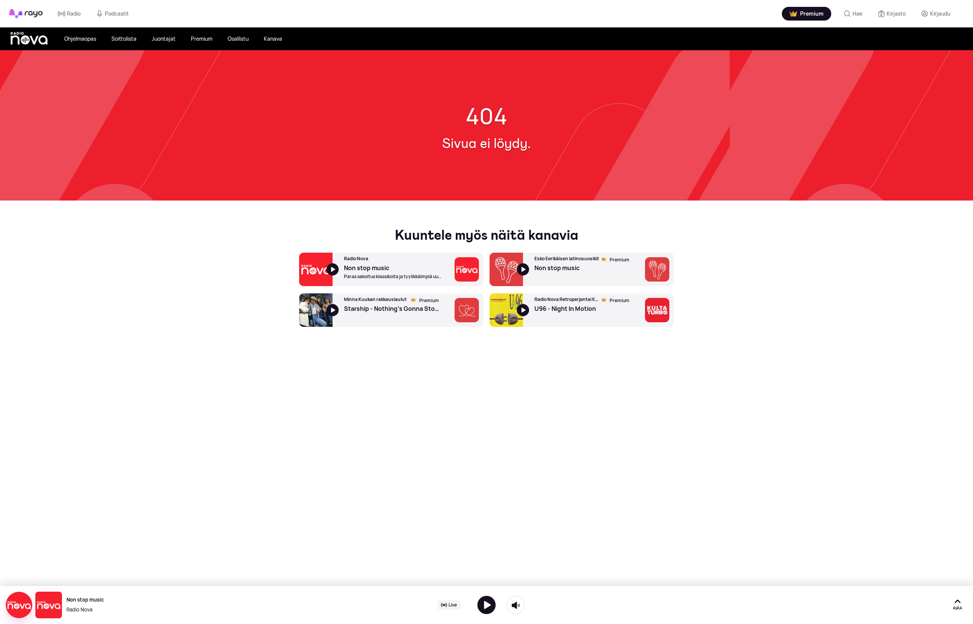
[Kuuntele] (486, 605)
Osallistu (238, 38)
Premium (201, 38)
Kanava (273, 38)
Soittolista (123, 38)
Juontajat (164, 38)
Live (452, 605)
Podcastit (117, 13)
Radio (74, 13)
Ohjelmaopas (80, 38)
